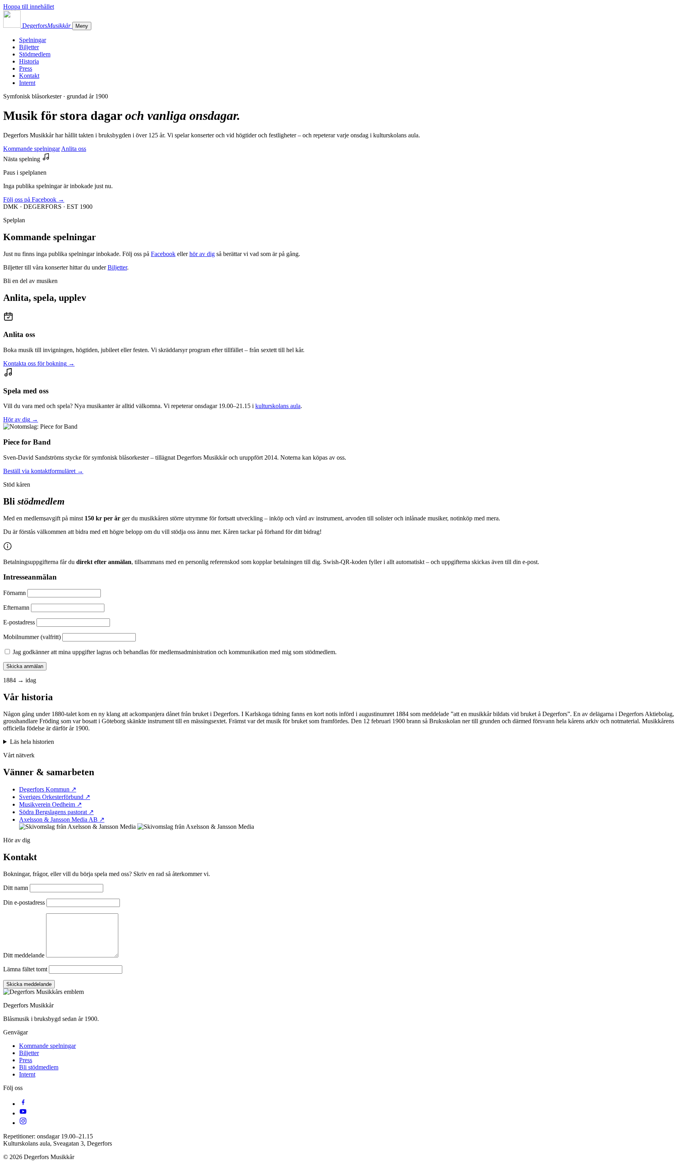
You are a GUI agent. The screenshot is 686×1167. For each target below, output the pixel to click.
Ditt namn (15, 887)
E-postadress (19, 622)
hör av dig (202, 253)
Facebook (163, 253)
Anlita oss (73, 148)
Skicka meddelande (29, 984)
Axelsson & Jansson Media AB (61, 819)
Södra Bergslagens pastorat (56, 812)
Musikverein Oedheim (50, 804)
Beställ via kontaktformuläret (43, 471)
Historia (29, 61)
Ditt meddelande (23, 955)
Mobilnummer (32, 637)
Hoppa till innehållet (28, 6)
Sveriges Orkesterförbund (54, 796)
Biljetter (29, 47)
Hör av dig (20, 419)
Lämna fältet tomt (25, 969)
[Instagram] (23, 1122)
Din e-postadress (24, 902)
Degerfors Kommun (47, 789)
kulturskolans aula (278, 405)
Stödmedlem (34, 54)
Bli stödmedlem (38, 1067)
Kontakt (29, 75)
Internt (27, 82)
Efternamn (16, 607)
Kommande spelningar (31, 148)
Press (25, 68)
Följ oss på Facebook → (33, 199)
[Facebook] (23, 1103)
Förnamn (14, 592)
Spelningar (32, 40)
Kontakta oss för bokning (39, 363)
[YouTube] (23, 1113)
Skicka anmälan (24, 666)
